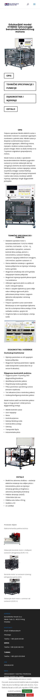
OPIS (8, 75)
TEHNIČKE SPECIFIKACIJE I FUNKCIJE (20, 86)
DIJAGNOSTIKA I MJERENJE (15, 98)
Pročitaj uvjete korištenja (16, 695)
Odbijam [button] (30, 695)
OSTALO (10, 109)
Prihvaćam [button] (27, 691)
